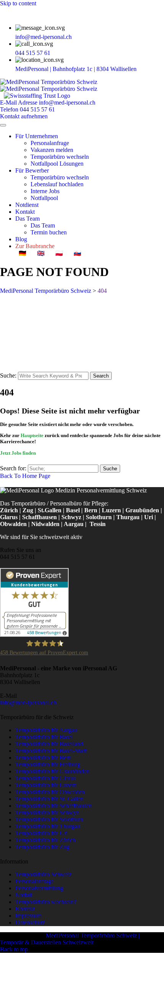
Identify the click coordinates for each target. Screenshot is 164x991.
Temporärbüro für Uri (41, 833)
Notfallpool (44, 198)
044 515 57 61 (32, 53)
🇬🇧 (41, 253)
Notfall (23, 895)
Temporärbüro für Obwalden (50, 792)
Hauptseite (32, 435)
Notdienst (27, 205)
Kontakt (25, 211)
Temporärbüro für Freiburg (47, 764)
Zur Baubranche (35, 246)
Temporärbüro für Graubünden (52, 771)
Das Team (27, 218)
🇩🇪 (22, 253)
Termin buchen (49, 232)
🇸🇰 (77, 253)
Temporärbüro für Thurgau (47, 826)
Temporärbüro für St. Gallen (49, 799)
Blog (21, 239)
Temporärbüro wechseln (60, 156)
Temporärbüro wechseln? (45, 902)
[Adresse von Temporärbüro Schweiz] (142, 69)
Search (101, 376)
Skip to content (18, 3)
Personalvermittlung (39, 888)
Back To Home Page (25, 476)
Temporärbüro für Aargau (46, 730)
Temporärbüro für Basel (44, 737)
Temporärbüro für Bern (43, 757)
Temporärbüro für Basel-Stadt (51, 750)
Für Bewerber (32, 170)
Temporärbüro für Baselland (49, 744)
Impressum (28, 915)
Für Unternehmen (36, 136)
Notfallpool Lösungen (57, 163)
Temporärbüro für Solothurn (49, 819)
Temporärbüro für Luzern (46, 785)
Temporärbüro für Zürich (45, 840)
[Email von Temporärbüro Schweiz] (77, 37)
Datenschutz (30, 922)
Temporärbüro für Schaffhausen (53, 805)
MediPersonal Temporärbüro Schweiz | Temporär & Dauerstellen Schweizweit (70, 939)
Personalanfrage (50, 143)
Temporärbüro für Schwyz (47, 812)
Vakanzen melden (52, 150)
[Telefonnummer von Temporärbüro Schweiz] (55, 53)
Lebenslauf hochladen (57, 184)
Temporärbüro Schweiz (43, 874)
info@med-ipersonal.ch (43, 37)
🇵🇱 (59, 253)
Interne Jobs (45, 191)
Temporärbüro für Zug (42, 847)
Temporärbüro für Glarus (45, 778)
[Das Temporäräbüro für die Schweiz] (48, 85)
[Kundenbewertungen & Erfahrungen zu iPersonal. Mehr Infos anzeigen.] (34, 634)
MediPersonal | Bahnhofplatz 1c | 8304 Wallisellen (76, 69)
